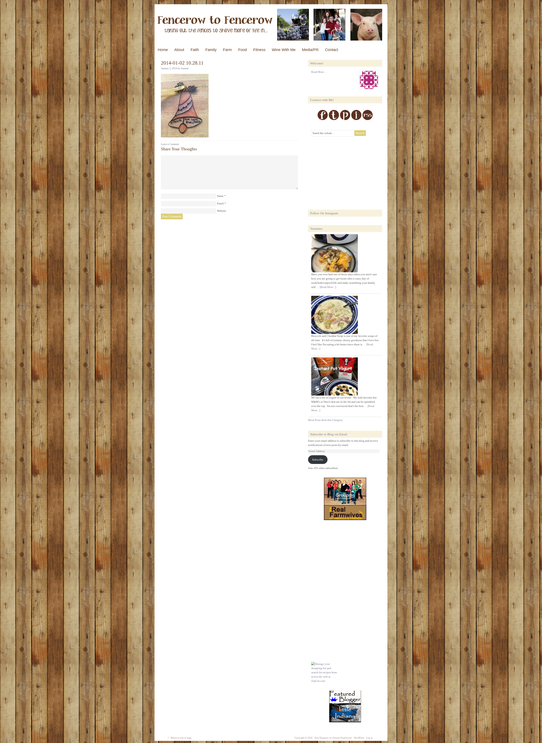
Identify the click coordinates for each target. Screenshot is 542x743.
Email (220, 203)
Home (163, 50)
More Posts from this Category (325, 420)
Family (211, 50)
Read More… (319, 71)
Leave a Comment (170, 144)
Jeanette (185, 68)
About (179, 50)
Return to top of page (181, 737)
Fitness (259, 50)
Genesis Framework (342, 737)
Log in (369, 737)
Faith (195, 50)
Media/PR (310, 50)
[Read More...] (328, 287)
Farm (227, 50)
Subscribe (317, 459)
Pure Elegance (322, 737)
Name (220, 196)
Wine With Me (284, 50)
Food (242, 50)
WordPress (359, 737)
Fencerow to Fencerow (271, 24)
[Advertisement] (343, 170)
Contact (331, 50)
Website (221, 210)
